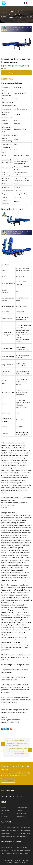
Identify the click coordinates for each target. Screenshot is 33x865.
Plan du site (4, 816)
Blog (2, 813)
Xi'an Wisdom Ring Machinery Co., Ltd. (22, 853)
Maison (4, 16)
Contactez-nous (7, 780)
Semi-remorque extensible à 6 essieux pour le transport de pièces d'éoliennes (17, 751)
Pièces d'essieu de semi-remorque (8, 827)
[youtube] (13, 796)
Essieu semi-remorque (23, 827)
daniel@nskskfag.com (19, 862)
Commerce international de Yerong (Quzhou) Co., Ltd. (8, 853)
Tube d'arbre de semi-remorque (23, 836)
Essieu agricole (5, 833)
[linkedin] (6, 796)
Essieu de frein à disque (23, 833)
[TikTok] (21, 796)
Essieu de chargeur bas (21, 16)
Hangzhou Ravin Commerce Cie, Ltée (7, 847)
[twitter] (10, 796)
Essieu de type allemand (23, 830)
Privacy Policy (20, 816)
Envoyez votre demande (16, 73)
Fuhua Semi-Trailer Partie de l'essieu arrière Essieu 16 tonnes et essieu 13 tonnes (16, 743)
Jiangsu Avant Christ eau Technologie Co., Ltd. (8, 850)
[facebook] (2, 796)
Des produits (10, 16)
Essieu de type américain (8, 830)
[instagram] (17, 796)
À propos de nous (21, 807)
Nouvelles (19, 810)
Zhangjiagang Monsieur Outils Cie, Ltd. (23, 850)
